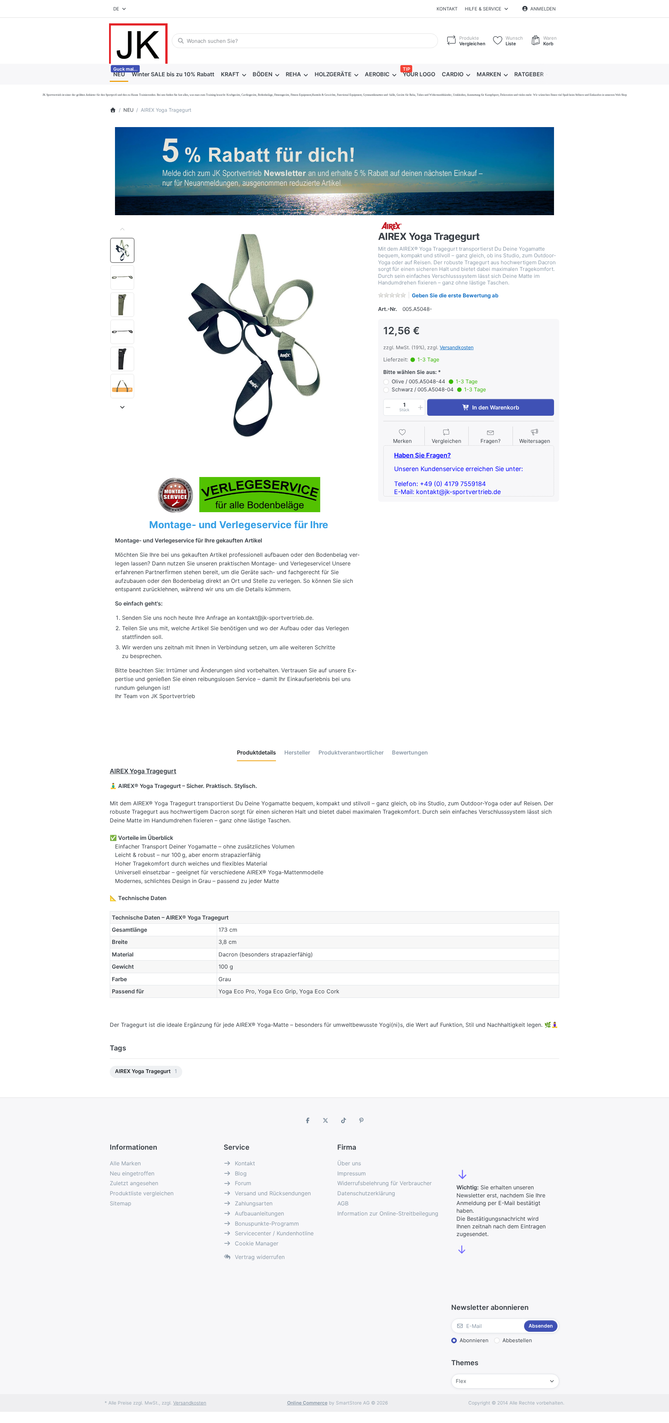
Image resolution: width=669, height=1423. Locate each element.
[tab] (256, 752)
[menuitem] (119, 75)
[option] (122, 250)
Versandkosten (457, 347)
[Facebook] (307, 1120)
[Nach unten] (122, 407)
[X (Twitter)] (325, 1120)
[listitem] (254, 335)
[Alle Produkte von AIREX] (391, 225)
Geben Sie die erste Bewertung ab (455, 295)
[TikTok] (343, 1120)
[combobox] (120, 8)
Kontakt (447, 8)
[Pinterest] (361, 1120)
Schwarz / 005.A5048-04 (439, 389)
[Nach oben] (122, 229)
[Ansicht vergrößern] (254, 335)
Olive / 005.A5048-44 (435, 381)
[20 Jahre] (334, 169)
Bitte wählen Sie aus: (410, 372)
